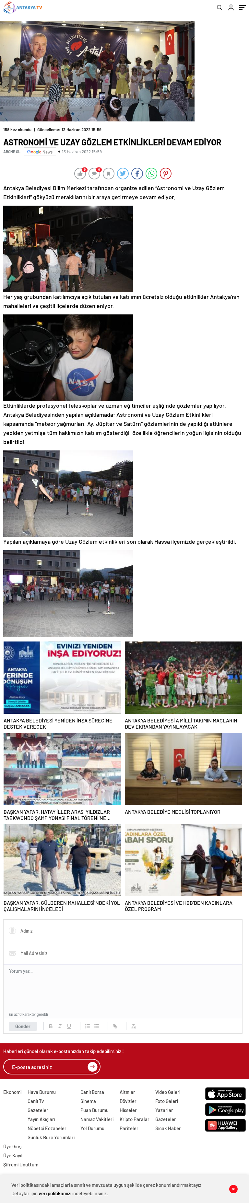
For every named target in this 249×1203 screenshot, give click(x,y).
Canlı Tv (36, 1101)
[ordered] (87, 1026)
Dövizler (128, 1101)
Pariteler (129, 1128)
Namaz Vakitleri (96, 1119)
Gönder (22, 1026)
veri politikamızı (55, 1193)
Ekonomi (12, 1092)
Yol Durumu (92, 1128)
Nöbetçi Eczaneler (47, 1128)
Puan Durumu (94, 1110)
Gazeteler (38, 1110)
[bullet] (96, 1026)
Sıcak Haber (168, 1128)
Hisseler (128, 1110)
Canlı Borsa (92, 1092)
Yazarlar (164, 1110)
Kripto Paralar (134, 1119)
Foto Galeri (166, 1101)
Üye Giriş (12, 1146)
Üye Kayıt (13, 1155)
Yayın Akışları (41, 1119)
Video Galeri (167, 1092)
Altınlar (127, 1092)
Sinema (88, 1101)
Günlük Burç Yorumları (51, 1137)
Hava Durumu (42, 1092)
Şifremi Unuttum (20, 1164)
